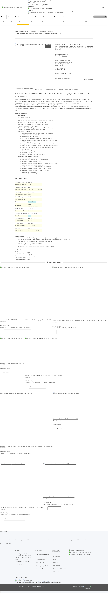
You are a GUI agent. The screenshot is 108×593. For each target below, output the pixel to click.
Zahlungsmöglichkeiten (43, 566)
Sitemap (55, 562)
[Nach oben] (0, 592)
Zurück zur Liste (19, 31)
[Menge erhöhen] (32, 331)
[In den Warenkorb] (16, 42)
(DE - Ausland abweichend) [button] (23, 327)
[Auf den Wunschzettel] (49, 46)
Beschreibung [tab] (38, 89)
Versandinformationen (42, 569)
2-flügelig (29, 254)
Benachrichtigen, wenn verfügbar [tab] (68, 89)
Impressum (56, 565)
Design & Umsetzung (78, 586)
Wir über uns (40, 562)
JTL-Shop (93, 588)
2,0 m (28, 252)
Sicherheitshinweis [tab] (50, 89)
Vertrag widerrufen (21, 577)
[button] (96, 7)
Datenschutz (56, 556)
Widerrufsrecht (57, 572)
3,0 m (28, 258)
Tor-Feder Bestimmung (42, 554)
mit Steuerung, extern (33, 256)
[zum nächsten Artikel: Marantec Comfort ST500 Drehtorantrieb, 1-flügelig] (19, 36)
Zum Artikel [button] (6, 373)
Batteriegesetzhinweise (59, 569)
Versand (69, 73)
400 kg (28, 259)
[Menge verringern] (2, 331)
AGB (54, 559)
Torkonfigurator (40, 559)
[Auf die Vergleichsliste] (46, 46)
